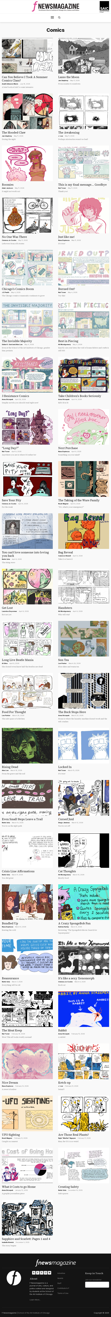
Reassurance (10, 978)
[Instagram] (45, 1272)
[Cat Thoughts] (83, 850)
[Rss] (33, 1272)
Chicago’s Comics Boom (18, 289)
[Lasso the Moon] (83, 56)
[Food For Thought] (27, 691)
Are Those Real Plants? (73, 1135)
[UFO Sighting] (27, 1113)
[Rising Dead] (27, 745)
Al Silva (4, 663)
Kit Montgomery (64, 344)
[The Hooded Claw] (27, 111)
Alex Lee (19, 344)
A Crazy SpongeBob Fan (74, 923)
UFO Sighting (11, 1135)
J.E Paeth (5, 292)
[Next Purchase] (83, 427)
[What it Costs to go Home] (27, 1165)
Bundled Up (10, 923)
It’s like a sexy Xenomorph (76, 978)
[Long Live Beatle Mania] (27, 638)
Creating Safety (68, 1187)
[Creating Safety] (83, 1165)
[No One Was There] (27, 215)
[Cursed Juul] (83, 798)
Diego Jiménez (64, 823)
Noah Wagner (63, 504)
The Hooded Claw (14, 132)
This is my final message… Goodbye (82, 185)
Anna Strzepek (63, 715)
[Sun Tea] (83, 638)
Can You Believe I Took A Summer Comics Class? (25, 78)
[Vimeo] (49, 1272)
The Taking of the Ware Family (79, 500)
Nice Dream (10, 1083)
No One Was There (14, 237)
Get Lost (7, 608)
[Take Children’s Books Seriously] (83, 375)
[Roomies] (27, 163)
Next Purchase (68, 448)
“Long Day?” (10, 448)
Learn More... (35, 1300)
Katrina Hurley (63, 927)
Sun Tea (63, 660)
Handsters (65, 608)
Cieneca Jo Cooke (9, 504)
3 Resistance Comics (15, 396)
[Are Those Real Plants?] (83, 1113)
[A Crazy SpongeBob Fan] (83, 902)
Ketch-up (64, 1083)
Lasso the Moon (68, 77)
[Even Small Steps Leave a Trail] (27, 798)
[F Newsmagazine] (104, 7)
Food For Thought (14, 712)
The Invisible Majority (17, 341)
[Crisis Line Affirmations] (27, 850)
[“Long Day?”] (27, 427)
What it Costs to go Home (19, 1187)
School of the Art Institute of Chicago (34, 1313)
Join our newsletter (93, 1280)
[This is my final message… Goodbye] (83, 163)
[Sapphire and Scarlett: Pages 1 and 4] (27, 1217)
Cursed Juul (66, 819)
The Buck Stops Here (72, 712)
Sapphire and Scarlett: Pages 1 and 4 (26, 1239)
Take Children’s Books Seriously (79, 396)
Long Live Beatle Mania (17, 660)
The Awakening (68, 132)
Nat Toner (62, 188)
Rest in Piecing (68, 341)
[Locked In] (83, 745)
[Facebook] (37, 1272)
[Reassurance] (27, 957)
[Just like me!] (83, 215)
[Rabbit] (83, 1009)
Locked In (65, 767)
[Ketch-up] (83, 1061)
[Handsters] (83, 586)
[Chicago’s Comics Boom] (27, 267)
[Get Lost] (27, 586)
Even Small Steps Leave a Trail (22, 819)
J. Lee (60, 136)
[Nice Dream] (27, 1061)
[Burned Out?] (83, 267)
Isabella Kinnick (8, 1242)
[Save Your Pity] (27, 479)
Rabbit (62, 1030)
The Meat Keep (12, 1030)
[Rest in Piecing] (83, 320)
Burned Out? (66, 289)
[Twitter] (41, 1272)
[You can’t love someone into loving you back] (27, 531)
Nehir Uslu (6, 559)
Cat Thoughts (67, 871)
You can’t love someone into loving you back (25, 554)
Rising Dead (10, 767)
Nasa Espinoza (63, 240)
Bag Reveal (65, 552)
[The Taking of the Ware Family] (83, 479)
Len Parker (62, 663)
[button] (59, 17)
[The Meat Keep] (27, 1009)
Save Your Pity (11, 500)
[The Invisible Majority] (27, 320)
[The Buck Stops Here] (83, 691)
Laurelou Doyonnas (9, 611)
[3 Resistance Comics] (27, 375)
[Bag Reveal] (83, 531)
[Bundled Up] (27, 902)
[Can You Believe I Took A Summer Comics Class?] (27, 56)
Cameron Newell (64, 556)
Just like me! (66, 237)
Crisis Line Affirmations (18, 871)
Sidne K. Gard (7, 344)
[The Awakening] (83, 111)
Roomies (8, 185)
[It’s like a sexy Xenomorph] (83, 957)
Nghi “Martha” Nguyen (67, 1138)
